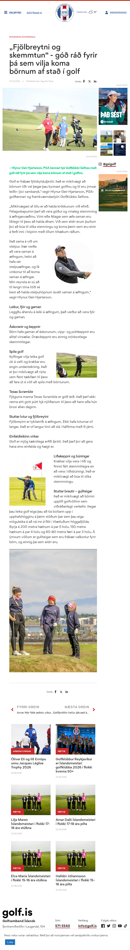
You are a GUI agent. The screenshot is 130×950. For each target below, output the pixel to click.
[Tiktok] (125, 926)
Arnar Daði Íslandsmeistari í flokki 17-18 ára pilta (75, 822)
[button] (106, 136)
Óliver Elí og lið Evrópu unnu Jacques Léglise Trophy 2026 (28, 763)
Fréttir (61, 751)
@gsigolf (109, 164)
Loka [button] (10, 942)
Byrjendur (15, 37)
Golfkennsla (28, 37)
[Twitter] (109, 926)
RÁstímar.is (34, 13)
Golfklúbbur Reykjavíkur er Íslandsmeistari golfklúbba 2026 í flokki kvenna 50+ (74, 765)
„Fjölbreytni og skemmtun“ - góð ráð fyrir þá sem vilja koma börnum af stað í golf (53, 59)
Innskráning (118, 12)
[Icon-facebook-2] (103, 926)
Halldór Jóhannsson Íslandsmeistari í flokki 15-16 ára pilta (75, 880)
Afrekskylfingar (22, 751)
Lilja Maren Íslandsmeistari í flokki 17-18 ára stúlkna (30, 824)
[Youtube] (120, 926)
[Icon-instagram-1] (114, 926)
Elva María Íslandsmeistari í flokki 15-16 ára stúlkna (30, 878)
